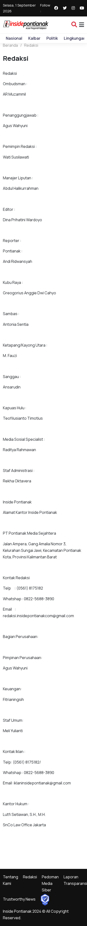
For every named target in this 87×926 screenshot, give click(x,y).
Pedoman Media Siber (50, 883)
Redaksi (31, 45)
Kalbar (34, 38)
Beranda (10, 45)
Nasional (14, 38)
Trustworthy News (19, 899)
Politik (52, 38)
